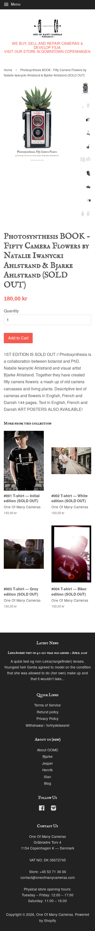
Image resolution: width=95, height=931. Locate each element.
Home (8, 70)
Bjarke (48, 756)
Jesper (47, 763)
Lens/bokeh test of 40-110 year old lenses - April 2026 (47, 653)
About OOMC (47, 749)
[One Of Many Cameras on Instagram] (53, 808)
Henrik (47, 769)
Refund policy (48, 711)
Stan (47, 776)
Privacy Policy (47, 718)
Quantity (11, 311)
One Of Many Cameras (54, 914)
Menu (15, 4)
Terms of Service (47, 704)
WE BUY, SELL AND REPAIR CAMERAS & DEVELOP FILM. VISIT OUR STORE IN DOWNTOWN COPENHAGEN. (47, 47)
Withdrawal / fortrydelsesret (47, 725)
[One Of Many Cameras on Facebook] (42, 808)
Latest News (47, 643)
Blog (47, 783)
